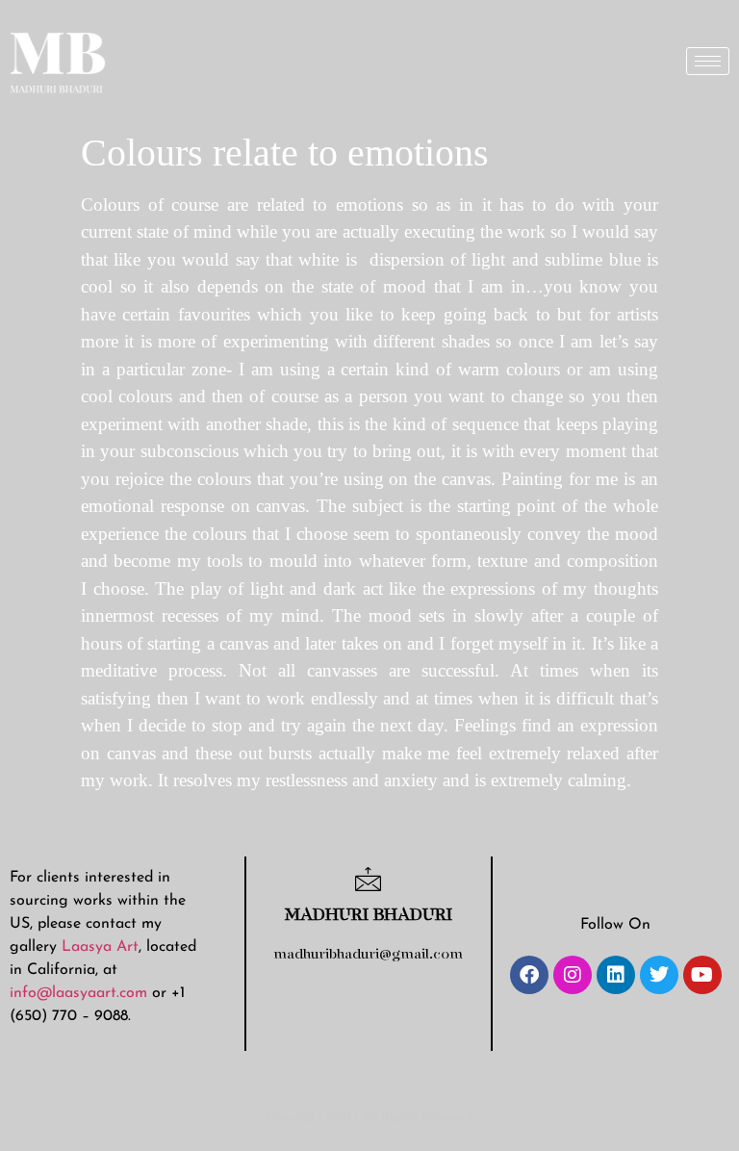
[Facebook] (529, 975)
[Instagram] (572, 975)
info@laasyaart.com (78, 993)
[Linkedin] (616, 975)
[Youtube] (702, 975)
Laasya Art (100, 947)
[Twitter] (659, 975)
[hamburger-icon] (707, 61)
